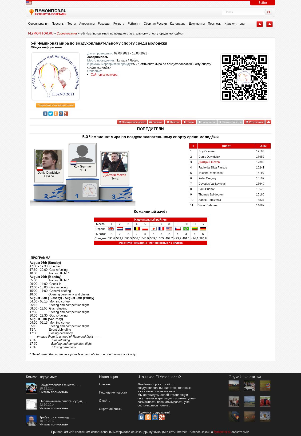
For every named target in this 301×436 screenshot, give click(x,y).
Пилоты (174, 122)
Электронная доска (133, 122)
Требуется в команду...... (57, 417)
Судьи (190, 122)
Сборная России (155, 23)
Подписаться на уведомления (56, 105)
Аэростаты (87, 23)
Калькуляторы (235, 23)
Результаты (255, 122)
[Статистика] (268, 122)
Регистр (118, 23)
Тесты (71, 23)
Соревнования (38, 23)
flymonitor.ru (222, 432)
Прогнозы (214, 23)
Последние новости (113, 392)
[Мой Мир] (61, 113)
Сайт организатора (104, 74)
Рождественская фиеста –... (60, 385)
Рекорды (104, 23)
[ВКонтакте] (45, 113)
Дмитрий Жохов (114, 175)
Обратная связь (110, 409)
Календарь (178, 23)
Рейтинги (134, 23)
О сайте (104, 400)
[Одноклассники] (56, 113)
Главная (105, 384)
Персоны (58, 23)
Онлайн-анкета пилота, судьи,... (63, 401)
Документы (197, 23)
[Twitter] (50, 113)
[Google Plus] (66, 113)
